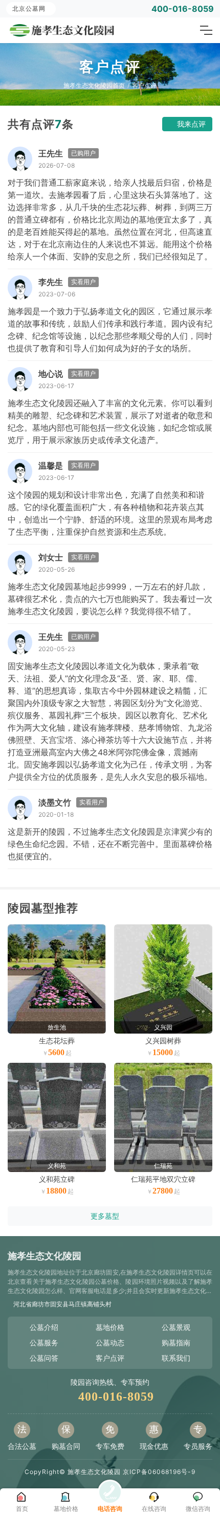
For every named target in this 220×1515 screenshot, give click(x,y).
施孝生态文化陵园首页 (94, 85)
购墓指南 (176, 1342)
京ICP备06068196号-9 (159, 1472)
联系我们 (176, 1358)
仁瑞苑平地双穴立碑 (163, 1179)
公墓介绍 (44, 1327)
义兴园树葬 (163, 1040)
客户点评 (144, 85)
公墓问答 (44, 1358)
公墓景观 (176, 1327)
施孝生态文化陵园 (94, 1472)
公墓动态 (110, 1342)
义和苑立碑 (57, 1179)
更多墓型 (105, 1215)
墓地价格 (110, 1327)
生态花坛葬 (57, 1040)
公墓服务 (44, 1342)
